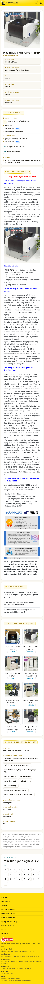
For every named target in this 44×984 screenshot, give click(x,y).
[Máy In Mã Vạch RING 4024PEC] (31, 690)
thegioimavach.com (13, 151)
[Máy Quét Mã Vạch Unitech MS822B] (12, 690)
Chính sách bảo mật (8, 913)
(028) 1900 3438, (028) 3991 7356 (16, 139)
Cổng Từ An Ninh (10, 781)
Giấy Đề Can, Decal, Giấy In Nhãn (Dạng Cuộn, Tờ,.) (20, 771)
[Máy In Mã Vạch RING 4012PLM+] (12, 663)
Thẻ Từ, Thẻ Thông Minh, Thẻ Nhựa (16, 765)
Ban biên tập (5, 901)
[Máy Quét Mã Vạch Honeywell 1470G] (12, 716)
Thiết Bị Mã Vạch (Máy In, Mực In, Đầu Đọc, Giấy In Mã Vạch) (21, 760)
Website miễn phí (7, 926)
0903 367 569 (9, 128)
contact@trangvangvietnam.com (10, 978)
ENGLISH (4, 934)
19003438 (8, 126)
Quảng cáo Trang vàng (9, 922)
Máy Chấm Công (10, 786)
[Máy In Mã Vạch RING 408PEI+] (12, 636)
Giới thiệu (4, 897)
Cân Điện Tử (25, 781)
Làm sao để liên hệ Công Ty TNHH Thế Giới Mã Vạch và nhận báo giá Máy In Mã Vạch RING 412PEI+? (22, 594)
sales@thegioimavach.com (14, 131)
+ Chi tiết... (12, 652)
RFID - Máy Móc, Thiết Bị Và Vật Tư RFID (18, 795)
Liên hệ (4, 930)
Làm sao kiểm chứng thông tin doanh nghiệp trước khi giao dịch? (19, 610)
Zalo (18, 128)
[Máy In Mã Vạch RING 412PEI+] (31, 636)
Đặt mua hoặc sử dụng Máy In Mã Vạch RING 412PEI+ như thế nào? (20, 603)
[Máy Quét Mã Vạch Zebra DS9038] (31, 716)
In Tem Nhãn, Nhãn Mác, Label (15, 790)
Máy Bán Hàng (9, 776)
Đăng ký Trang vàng (8, 918)
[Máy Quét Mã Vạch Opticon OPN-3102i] (31, 663)
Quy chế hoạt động (8, 909)
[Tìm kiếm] (36, 3)
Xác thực (4, 905)
